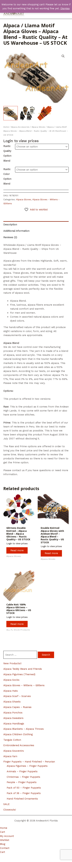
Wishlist (4, 840)
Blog (2, 844)
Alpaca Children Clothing (18, 734)
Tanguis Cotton (12, 739)
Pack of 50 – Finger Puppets (24, 787)
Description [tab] (10, 224)
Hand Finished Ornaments (22, 798)
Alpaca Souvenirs (13, 750)
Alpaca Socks (11, 679)
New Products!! (12, 663)
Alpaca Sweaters (13, 718)
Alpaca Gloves (38, 127)
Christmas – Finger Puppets (23, 776)
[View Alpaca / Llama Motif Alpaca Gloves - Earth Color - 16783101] (44, 113)
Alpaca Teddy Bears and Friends (22, 668)
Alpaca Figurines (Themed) (19, 674)
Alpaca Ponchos (12, 712)
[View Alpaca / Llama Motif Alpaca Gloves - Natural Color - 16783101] (10, 113)
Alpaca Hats (10, 690)
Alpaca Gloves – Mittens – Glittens (24, 685)
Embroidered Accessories (18, 745)
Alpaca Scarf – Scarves (17, 696)
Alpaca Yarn (10, 756)
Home (6, 127)
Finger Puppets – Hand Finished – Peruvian (29, 761)
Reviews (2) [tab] (10, 237)
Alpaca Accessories (20, 127)
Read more (17, 550)
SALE (6, 804)
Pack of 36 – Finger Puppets (24, 793)
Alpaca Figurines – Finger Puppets (27, 765)
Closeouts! (9, 809)
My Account (7, 836)
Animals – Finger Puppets (22, 771)
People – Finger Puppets (22, 782)
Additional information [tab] (16, 230)
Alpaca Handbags (13, 723)
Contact (4, 848)
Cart (2, 831)
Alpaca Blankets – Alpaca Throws (23, 728)
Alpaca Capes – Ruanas (17, 707)
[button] (63, 56)
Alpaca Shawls (12, 701)
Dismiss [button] (65, 8)
